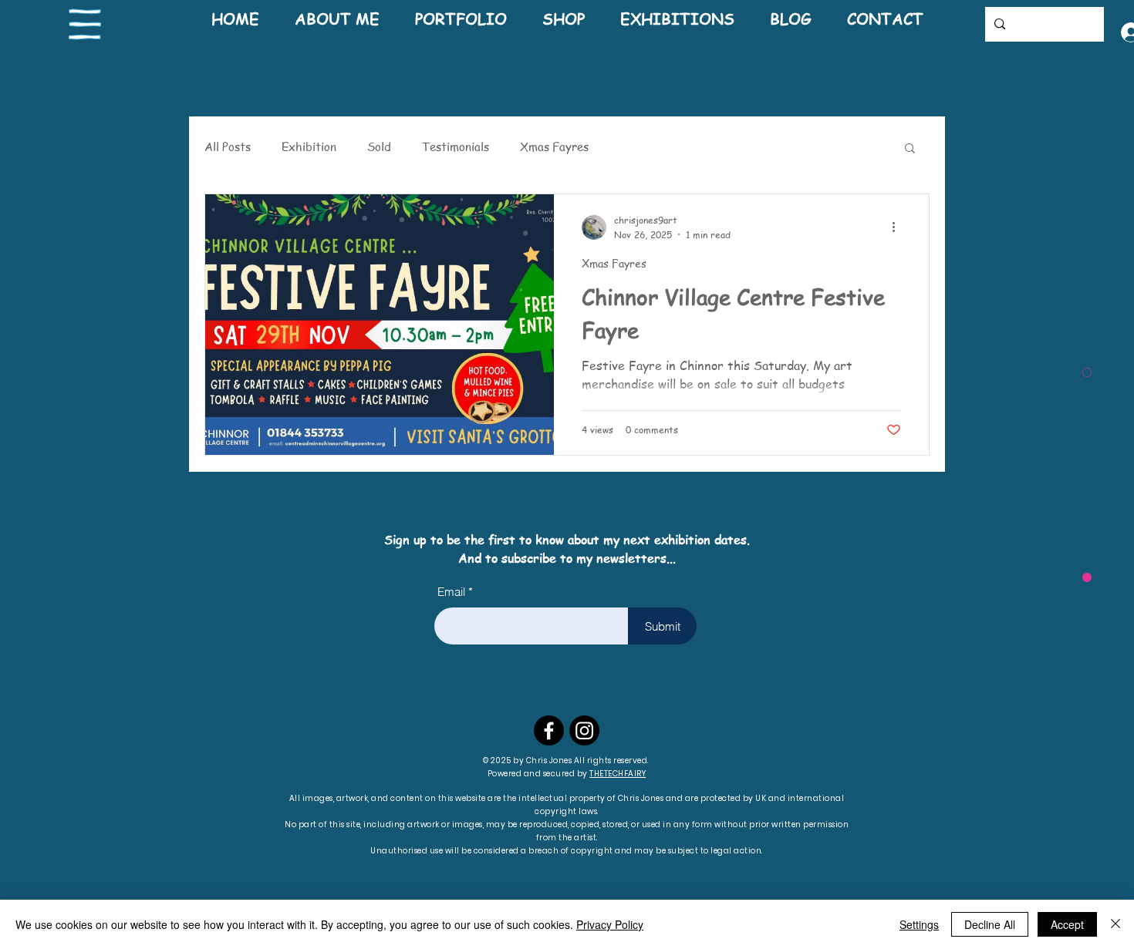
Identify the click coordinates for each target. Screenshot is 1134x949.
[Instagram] (584, 730)
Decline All (989, 924)
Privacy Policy (609, 924)
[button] (85, 24)
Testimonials (455, 146)
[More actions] (898, 227)
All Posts (227, 146)
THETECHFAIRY (617, 773)
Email (451, 591)
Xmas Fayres (554, 146)
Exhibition (309, 146)
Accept (1067, 924)
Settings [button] (919, 924)
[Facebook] (549, 730)
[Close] (1115, 924)
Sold (379, 146)
